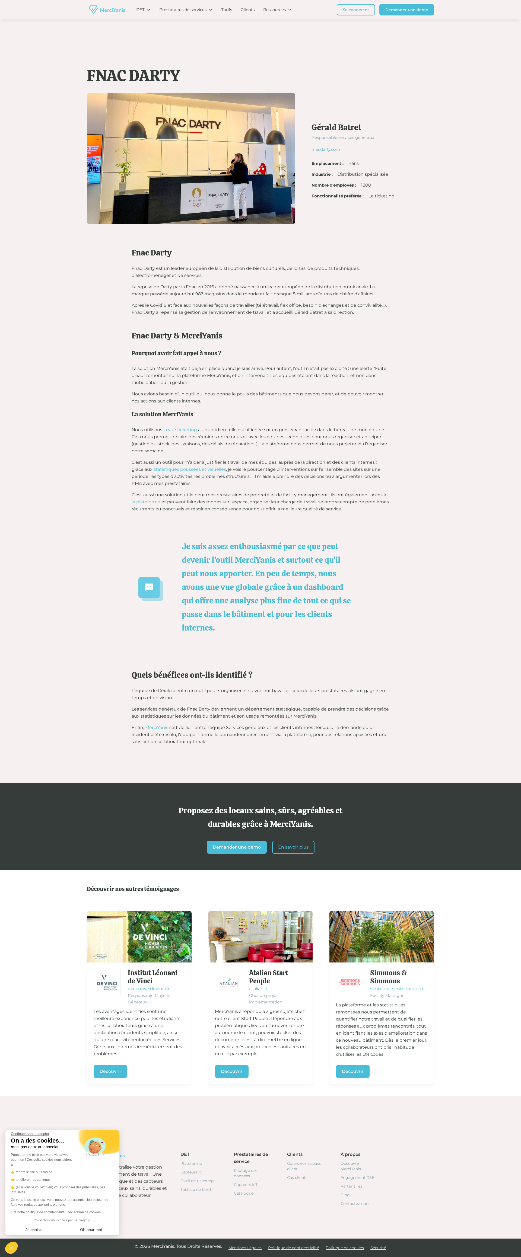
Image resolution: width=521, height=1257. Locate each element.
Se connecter (356, 9)
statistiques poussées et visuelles (190, 469)
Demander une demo (406, 9)
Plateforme (191, 1163)
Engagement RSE (357, 1177)
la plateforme (146, 501)
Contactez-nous (355, 1203)
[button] (11, 1247)
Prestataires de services (183, 9)
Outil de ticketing (197, 1180)
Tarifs (226, 9)
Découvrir (110, 1071)
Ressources (274, 9)
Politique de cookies (345, 1247)
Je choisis (34, 1229)
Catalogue (243, 1193)
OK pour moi (91, 1229)
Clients (248, 9)
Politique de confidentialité (293, 1247)
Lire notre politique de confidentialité (38, 1212)
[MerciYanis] (106, 9)
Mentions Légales (245, 1247)
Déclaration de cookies (84, 1212)
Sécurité (378, 1247)
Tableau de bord (195, 1189)
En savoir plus (293, 847)
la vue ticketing (180, 429)
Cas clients (297, 1177)
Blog (345, 1194)
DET (140, 9)
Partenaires (351, 1186)
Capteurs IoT (192, 1172)
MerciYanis (156, 727)
